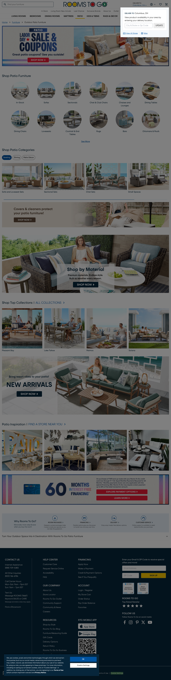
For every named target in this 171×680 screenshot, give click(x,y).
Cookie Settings (83, 665)
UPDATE (159, 25)
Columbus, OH (141, 13)
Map (146, 33)
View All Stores (132, 33)
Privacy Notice (40, 672)
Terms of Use (58, 670)
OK (83, 659)
